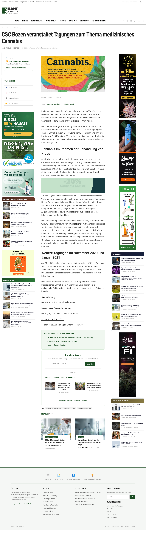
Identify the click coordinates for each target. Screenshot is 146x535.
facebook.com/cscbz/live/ (52, 319)
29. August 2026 (50, 448)
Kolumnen (4, 2)
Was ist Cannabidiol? (81, 501)
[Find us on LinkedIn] (134, 21)
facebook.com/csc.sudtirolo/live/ (56, 308)
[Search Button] (143, 21)
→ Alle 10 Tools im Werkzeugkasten (16, 67)
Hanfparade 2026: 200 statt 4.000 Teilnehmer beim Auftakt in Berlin (94, 385)
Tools (55, 2)
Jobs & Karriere (111, 515)
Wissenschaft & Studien (51, 514)
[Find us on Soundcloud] (139, 21)
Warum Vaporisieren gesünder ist (85, 498)
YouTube (69, 400)
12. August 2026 (94, 390)
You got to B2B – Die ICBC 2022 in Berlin (63, 341)
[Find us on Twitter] (127, 21)
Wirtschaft (84, 21)
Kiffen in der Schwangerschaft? (84, 504)
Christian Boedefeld (11, 48)
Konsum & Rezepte (49, 508)
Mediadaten (110, 509)
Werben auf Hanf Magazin (115, 506)
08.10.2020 (25, 48)
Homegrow (66, 408)
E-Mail (72, 104)
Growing (63, 21)
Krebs (73, 408)
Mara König (84, 448)
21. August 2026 (94, 448)
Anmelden (90, 364)
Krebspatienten (75, 223)
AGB (122, 526)
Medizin (25, 21)
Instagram (62, 400)
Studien (81, 437)
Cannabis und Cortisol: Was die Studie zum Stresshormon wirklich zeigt (89, 442)
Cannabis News (48, 492)
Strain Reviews (40, 2)
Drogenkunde (23, 2)
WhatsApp (50, 104)
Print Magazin (48, 2)
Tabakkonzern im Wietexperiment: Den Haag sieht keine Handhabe (89, 492)
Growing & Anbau (49, 499)
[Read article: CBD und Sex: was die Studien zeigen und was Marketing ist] (56, 429)
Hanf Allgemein (13, 2)
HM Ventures (111, 512)
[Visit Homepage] (14, 11)
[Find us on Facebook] (120, 21)
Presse (133, 526)
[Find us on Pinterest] (131, 21)
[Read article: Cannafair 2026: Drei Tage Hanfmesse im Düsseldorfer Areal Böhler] (50, 386)
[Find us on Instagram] (123, 21)
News (17, 21)
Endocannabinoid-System (53, 408)
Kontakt (127, 526)
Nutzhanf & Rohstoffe (50, 505)
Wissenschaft (51, 21)
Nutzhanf (73, 21)
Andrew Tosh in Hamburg (57, 345)
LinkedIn (66, 104)
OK (132, 496)
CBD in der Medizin (51, 437)
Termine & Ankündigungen (14, 28)
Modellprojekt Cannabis (84, 408)
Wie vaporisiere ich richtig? (83, 495)
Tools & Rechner (112, 517)
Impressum (107, 526)
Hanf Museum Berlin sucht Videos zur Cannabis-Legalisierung (70, 338)
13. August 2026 (64, 392)
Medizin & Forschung (50, 495)
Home (3, 28)
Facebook (57, 104)
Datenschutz (115, 526)
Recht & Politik (36, 21)
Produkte (31, 2)
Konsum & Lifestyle (99, 21)
